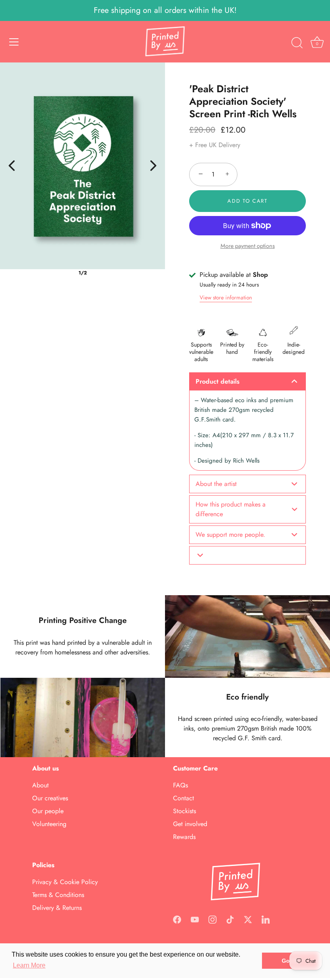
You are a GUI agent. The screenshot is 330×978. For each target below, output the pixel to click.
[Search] (297, 43)
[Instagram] (212, 918)
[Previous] (11, 165)
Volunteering (49, 823)
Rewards (184, 836)
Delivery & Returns (57, 907)
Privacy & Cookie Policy (65, 882)
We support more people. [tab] (230, 534)
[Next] (153, 165)
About (40, 785)
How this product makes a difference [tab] (231, 509)
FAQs (180, 785)
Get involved (190, 823)
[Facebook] (177, 918)
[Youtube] (195, 918)
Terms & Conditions (58, 894)
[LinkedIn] (266, 918)
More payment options (248, 246)
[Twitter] (248, 918)
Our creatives (50, 798)
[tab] (247, 555)
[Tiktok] (230, 918)
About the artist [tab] (216, 483)
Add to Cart (247, 201)
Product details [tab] (217, 381)
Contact (183, 798)
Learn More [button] (29, 965)
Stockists (184, 811)
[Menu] (14, 42)
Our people (48, 811)
